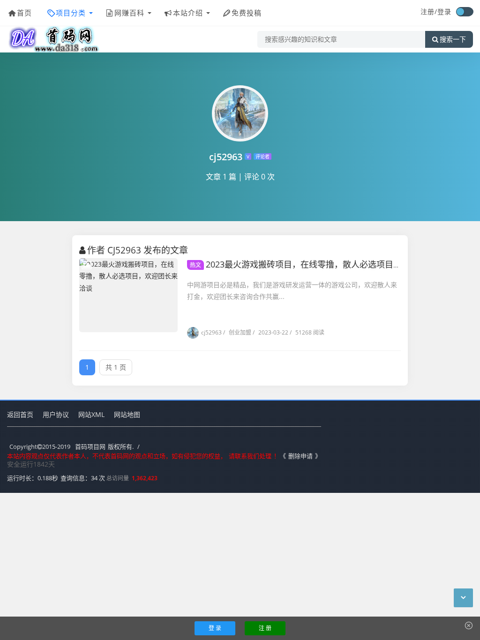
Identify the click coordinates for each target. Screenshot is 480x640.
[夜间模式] (464, 11)
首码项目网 (90, 446)
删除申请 (300, 456)
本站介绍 (188, 12)
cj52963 (211, 332)
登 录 (215, 628)
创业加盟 (237, 332)
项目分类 (71, 12)
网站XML (91, 414)
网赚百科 (129, 12)
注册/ (428, 11)
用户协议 (56, 414)
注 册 (265, 628)
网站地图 (127, 414)
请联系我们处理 (250, 456)
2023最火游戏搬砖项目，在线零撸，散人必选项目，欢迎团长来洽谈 (325, 264)
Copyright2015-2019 (39, 446)
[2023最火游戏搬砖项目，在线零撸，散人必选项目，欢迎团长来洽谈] (128, 295)
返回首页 (20, 414)
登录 (444, 11)
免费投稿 (247, 12)
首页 (24, 12)
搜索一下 (453, 39)
